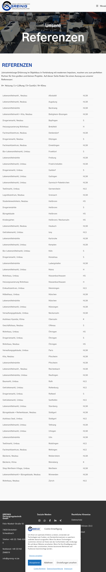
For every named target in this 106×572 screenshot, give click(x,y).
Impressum (68, 568)
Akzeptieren (34, 562)
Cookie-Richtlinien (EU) (82, 526)
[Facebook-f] (50, 520)
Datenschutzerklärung (55, 568)
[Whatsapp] (44, 520)
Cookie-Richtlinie (40, 568)
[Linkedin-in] (55, 520)
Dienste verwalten (35, 556)
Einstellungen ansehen (67, 562)
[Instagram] (39, 520)
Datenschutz (76, 520)
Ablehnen (48, 562)
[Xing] (60, 520)
